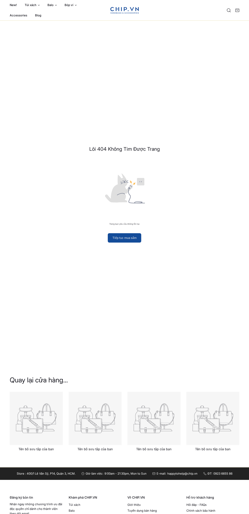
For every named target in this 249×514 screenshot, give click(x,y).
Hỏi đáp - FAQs (196, 505)
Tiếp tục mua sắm (124, 238)
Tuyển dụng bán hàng (142, 510)
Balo (72, 510)
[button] (237, 10)
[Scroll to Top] (242, 493)
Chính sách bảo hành (200, 510)
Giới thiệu (134, 505)
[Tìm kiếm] (228, 10)
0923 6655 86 (222, 473)
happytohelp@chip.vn (182, 473)
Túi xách (74, 505)
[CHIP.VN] (124, 10)
